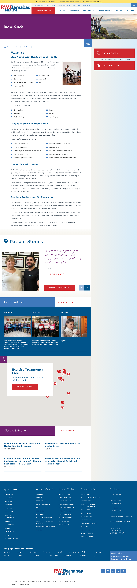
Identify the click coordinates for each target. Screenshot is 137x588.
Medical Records (65, 517)
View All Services (87, 536)
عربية (19, 552)
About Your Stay (65, 497)
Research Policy (70, 581)
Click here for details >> (94, 1)
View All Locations (25, 387)
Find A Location (111, 66)
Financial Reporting (44, 517)
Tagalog (33, 552)
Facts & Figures (42, 501)
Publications (41, 514)
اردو (96, 555)
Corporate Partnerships (46, 526)
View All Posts (64, 302)
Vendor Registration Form (120, 521)
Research (9, 512)
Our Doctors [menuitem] (129, 11)
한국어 (6, 555)
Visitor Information (66, 507)
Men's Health (86, 501)
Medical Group (64, 521)
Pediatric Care (86, 516)
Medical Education (9, 516)
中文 (21, 555)
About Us (39, 494)
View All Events (65, 430)
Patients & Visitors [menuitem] (105, 11)
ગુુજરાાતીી (59, 552)
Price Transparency (66, 504)
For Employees (115, 494)
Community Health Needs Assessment (45, 522)
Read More (56, 274)
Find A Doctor (110, 53)
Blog (7, 535)
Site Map (39, 530)
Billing (65, 5)
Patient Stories (11, 538)
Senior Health (86, 520)
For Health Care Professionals (79, 5)
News (60, 5)
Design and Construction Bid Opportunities (118, 530)
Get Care (8, 505)
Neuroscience (86, 510)
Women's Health (87, 533)
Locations (9, 498)
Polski (36, 555)
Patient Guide (64, 524)
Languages (9, 524)
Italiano (98, 552)
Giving (47, 5)
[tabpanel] (20, 271)
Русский (67, 555)
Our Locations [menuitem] (73, 11)
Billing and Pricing (66, 501)
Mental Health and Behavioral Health (88, 505)
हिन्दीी (83, 552)
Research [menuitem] (118, 11)
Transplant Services (89, 523)
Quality (39, 497)
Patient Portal (64, 494)
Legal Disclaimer (57, 581)
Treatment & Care (13, 47)
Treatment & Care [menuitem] (88, 11)
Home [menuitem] (62, 11)
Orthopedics (86, 513)
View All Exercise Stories (60, 287)
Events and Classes (44, 504)
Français (46, 552)
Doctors (8, 501)
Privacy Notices (16, 581)
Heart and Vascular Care (91, 497)
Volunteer (9, 531)
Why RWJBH (39, 5)
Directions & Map (65, 511)
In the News (40, 511)
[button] (134, 5)
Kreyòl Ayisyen (75, 552)
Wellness (27, 47)
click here (127, 559)
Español (83, 555)
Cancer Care (85, 494)
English (7, 552)
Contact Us (10, 494)
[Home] (16, 9)
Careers (53, 5)
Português (53, 555)
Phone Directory (65, 514)
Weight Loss (85, 530)
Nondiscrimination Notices (32, 581)
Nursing (8, 521)
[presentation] (67, 263)
